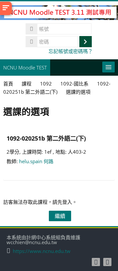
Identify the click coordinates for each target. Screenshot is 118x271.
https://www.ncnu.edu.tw (41, 251)
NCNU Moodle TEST (25, 67)
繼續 (60, 216)
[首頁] (59, 13)
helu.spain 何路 (36, 161)
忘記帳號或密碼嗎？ (71, 51)
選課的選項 (78, 91)
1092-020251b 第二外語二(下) (46, 138)
